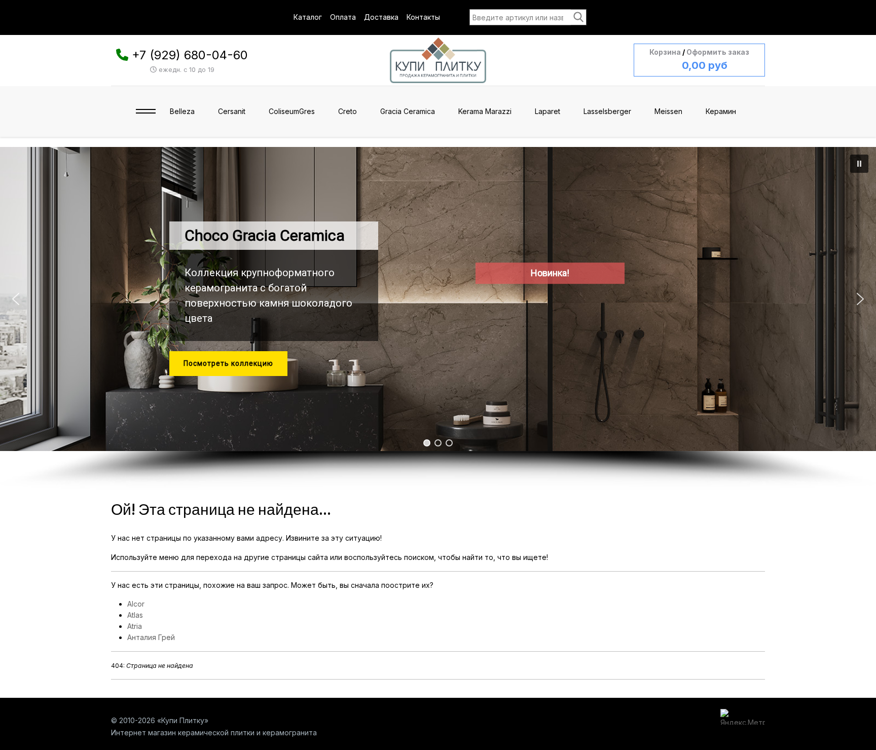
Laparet (547, 111)
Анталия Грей (151, 637)
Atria (134, 626)
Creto (347, 111)
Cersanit (231, 111)
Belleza (182, 111)
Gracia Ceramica (407, 111)
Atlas (135, 615)
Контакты (423, 17)
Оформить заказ (717, 52)
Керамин (721, 111)
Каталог (308, 17)
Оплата (343, 17)
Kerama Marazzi (485, 111)
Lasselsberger (607, 111)
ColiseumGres (292, 111)
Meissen (668, 111)
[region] (438, 318)
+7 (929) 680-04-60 (190, 55)
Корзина (665, 52)
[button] (859, 164)
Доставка (381, 17)
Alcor (135, 603)
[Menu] (146, 111)
